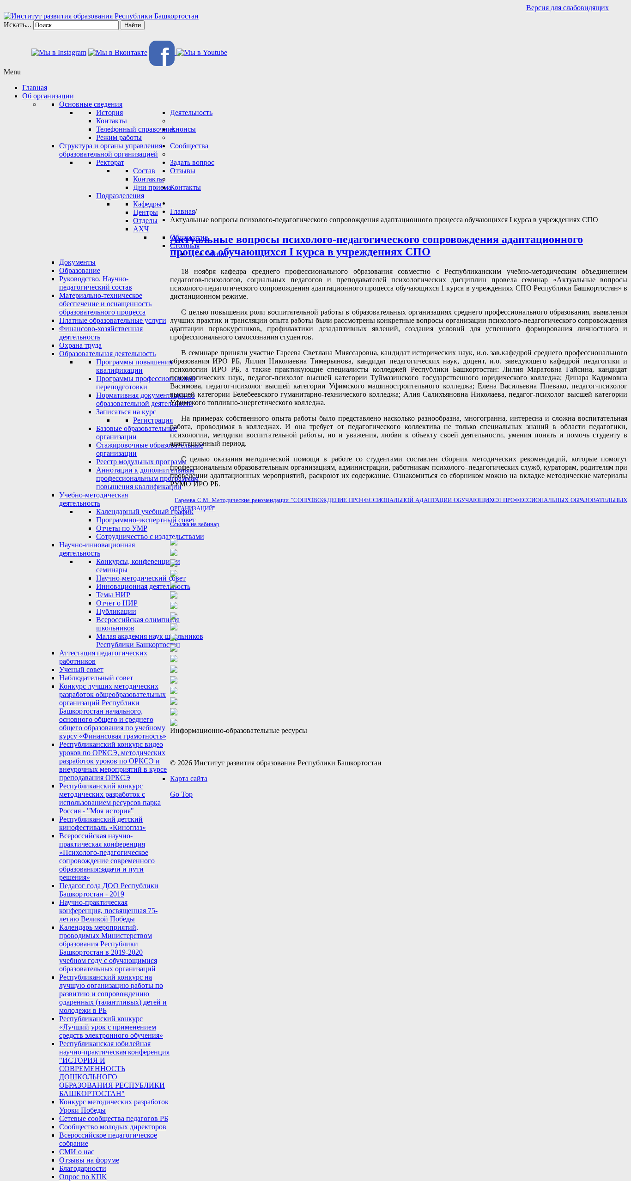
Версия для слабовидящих (567, 8)
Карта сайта (188, 778)
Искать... (17, 25)
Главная (182, 211)
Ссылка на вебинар (194, 524)
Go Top (181, 794)
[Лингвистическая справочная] (173, 688)
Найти (132, 25)
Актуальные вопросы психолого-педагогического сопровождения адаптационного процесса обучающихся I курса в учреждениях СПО (376, 245)
